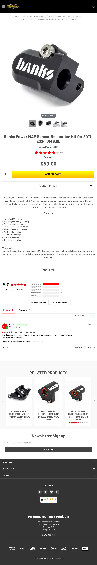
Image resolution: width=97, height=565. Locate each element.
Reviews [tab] (6, 310)
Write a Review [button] (62, 302)
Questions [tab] (22, 310)
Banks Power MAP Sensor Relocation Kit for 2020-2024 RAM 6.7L (48, 414)
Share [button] (7, 347)
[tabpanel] (19, 401)
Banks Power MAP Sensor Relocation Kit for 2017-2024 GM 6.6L (25, 342)
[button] (48, 185)
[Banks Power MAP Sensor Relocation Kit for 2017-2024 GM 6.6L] (32, 123)
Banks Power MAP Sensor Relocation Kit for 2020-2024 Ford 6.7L (19, 414)
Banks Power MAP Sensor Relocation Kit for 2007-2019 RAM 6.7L (78, 414)
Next (94, 401)
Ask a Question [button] (40, 302)
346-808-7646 (50, 535)
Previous (3, 401)
